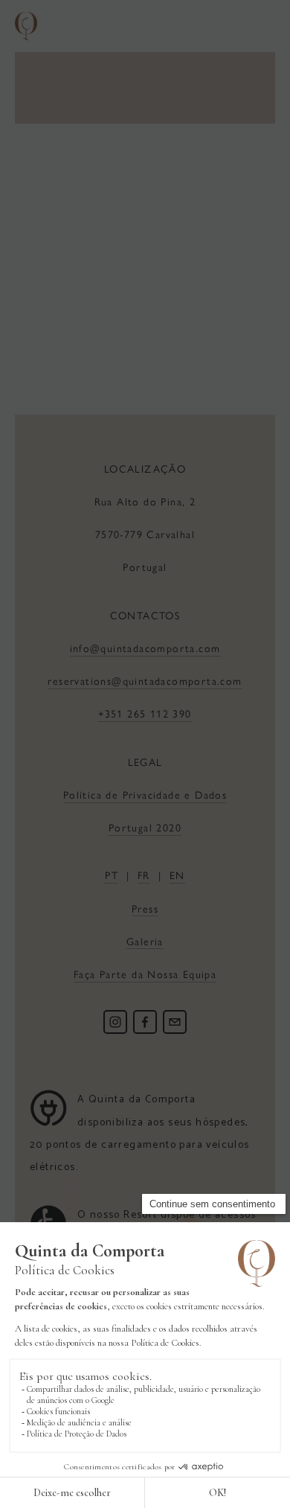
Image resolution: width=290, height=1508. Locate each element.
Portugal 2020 (145, 827)
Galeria (145, 940)
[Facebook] (145, 1022)
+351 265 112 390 (144, 713)
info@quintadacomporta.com (145, 647)
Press (145, 908)
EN (177, 874)
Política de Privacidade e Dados (145, 794)
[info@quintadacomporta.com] (175, 1022)
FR (144, 874)
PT (111, 874)
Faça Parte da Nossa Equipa (145, 973)
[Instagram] (115, 1022)
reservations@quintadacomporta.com (145, 680)
